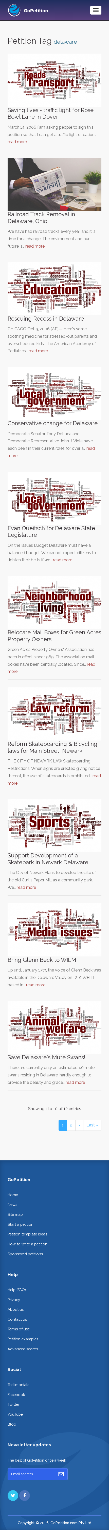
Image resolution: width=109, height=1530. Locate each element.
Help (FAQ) (17, 1290)
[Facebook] (24, 1495)
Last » (92, 1125)
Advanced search (23, 1349)
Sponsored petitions (25, 1254)
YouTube (15, 1414)
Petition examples (23, 1339)
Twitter (13, 1404)
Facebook (16, 1394)
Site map (15, 1214)
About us (16, 1309)
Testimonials (18, 1384)
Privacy (14, 1299)
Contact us (17, 1319)
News (12, 1204)
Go (61, 1474)
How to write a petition (27, 1244)
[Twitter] (13, 1495)
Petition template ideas (27, 1234)
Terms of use (19, 1329)
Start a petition (20, 1224)
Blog (12, 1424)
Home (13, 1195)
